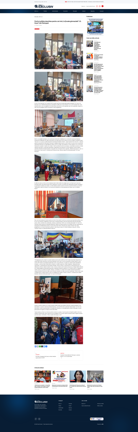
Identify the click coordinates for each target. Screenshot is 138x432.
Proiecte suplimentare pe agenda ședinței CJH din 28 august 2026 (91, 1)
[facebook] (97, 6)
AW (102, 424)
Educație (36, 16)
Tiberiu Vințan (39, 25)
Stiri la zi (40, 16)
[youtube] (100, 6)
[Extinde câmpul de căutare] (103, 6)
